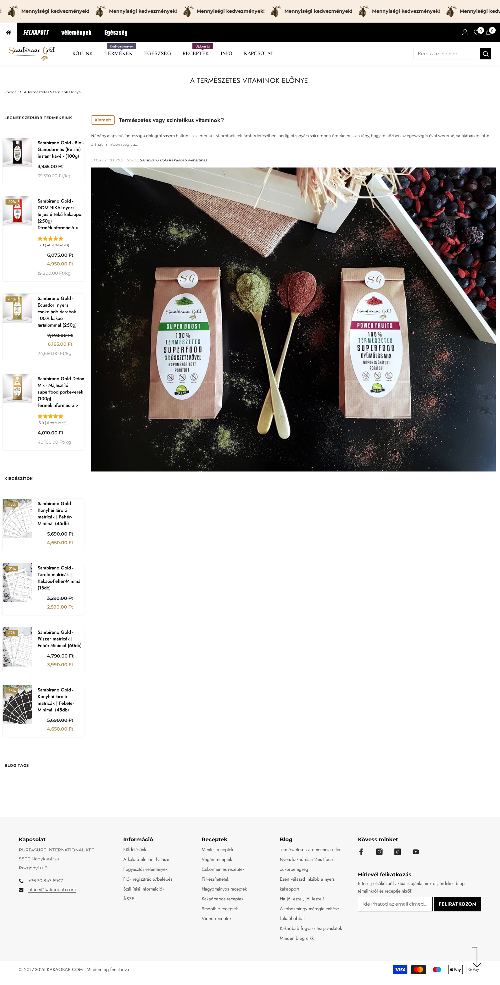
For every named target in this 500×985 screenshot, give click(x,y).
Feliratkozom (458, 904)
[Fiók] (465, 32)
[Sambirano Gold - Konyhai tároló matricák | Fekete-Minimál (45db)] (17, 704)
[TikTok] (398, 852)
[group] (61, 243)
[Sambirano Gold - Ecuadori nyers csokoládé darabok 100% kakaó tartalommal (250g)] (17, 308)
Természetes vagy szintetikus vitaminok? (159, 120)
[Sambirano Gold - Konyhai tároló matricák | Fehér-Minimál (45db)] (17, 518)
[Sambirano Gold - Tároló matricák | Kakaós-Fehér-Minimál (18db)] (17, 582)
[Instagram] (379, 852)
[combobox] (446, 53)
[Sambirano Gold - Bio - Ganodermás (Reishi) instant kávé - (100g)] (17, 152)
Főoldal (10, 92)
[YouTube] (416, 852)
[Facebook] (361, 852)
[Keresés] (452, 53)
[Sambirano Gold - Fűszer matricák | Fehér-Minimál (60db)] (17, 647)
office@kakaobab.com (52, 889)
